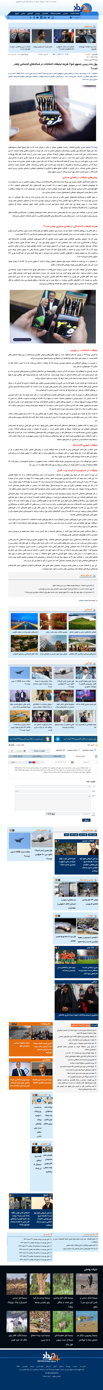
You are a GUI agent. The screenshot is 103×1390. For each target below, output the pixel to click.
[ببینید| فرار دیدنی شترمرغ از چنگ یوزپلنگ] (17, 1284)
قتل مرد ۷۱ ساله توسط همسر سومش (66, 938)
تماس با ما (53, 2)
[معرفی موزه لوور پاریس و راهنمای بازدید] (53, 643)
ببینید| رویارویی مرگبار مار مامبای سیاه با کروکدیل (87, 1338)
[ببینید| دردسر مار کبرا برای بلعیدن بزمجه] (40, 1284)
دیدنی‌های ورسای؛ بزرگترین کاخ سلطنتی (82, 654)
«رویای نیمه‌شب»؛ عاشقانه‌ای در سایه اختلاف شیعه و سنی (42, 705)
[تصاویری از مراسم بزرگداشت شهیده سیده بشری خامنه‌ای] (77, 998)
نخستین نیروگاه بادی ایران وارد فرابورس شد (81, 1076)
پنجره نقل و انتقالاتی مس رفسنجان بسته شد (66, 969)
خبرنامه (32, 1367)
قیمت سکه (92, 834)
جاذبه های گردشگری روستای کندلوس (25, 654)
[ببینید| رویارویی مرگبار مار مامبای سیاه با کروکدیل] (87, 1321)
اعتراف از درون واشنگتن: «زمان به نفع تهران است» (20, 48)
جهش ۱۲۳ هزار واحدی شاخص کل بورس (90, 902)
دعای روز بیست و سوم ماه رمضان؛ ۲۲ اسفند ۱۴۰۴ (35, 1259)
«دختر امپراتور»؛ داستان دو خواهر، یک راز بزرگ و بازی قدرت (43, 727)
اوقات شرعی (25, 2)
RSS (18, 1367)
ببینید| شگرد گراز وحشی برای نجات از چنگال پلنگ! (63, 1302)
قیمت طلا (74, 834)
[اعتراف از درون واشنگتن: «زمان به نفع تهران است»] (19, 36)
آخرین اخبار (94, 1025)
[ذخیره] (59, 54)
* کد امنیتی (93, 814)
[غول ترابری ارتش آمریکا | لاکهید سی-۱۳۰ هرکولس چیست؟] (63, 672)
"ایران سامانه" (46, 1376)
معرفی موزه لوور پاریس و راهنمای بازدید (53, 654)
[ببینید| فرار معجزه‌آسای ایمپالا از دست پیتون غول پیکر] (63, 1321)
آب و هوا (32, 2)
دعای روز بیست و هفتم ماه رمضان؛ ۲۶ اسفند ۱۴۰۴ (34, 1249)
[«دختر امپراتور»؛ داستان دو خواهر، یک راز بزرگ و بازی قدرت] (42, 716)
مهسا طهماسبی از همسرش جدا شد (85, 726)
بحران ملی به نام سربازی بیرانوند (42, 47)
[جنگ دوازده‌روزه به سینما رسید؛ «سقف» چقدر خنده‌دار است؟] (42, 672)
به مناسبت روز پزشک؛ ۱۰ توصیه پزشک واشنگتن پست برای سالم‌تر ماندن (37, 1122)
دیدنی (94, 982)
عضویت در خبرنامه (39, 751)
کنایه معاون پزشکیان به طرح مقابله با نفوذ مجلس (81, 1245)
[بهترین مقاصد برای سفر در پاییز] (53, 621)
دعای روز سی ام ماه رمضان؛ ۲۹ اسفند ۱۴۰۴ (37, 1239)
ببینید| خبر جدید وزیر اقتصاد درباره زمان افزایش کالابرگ (42, 1081)
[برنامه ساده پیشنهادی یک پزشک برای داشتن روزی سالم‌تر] (48, 1100)
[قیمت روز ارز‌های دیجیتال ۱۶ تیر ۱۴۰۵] (37, 1149)
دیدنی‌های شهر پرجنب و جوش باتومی (25, 632)
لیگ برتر (90, 947)
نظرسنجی (18, 2)
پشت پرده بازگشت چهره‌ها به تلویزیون (87, 48)
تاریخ (46, 1195)
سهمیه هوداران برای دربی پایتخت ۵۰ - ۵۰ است (79, 1053)
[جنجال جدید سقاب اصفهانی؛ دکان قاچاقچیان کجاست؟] (63, 36)
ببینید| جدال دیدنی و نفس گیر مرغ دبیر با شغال (88, 1302)
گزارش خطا (91, 745)
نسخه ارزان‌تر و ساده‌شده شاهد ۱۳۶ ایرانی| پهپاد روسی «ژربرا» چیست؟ (20, 727)
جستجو (61, 1367)
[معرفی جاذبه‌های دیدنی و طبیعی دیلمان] (82, 621)
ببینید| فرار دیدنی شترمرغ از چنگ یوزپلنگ (17, 1300)
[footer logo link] (49, 1358)
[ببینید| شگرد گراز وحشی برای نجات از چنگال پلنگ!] (63, 1284)
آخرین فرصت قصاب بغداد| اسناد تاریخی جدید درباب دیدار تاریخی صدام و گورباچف (42, 1048)
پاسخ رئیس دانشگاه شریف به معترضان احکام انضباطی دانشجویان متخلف (76, 1048)
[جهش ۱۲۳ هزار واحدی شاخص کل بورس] (88, 889)
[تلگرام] (75, 739)
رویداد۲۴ (94, 147)
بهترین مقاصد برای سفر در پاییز (56, 632)
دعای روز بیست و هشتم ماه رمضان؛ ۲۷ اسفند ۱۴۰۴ (34, 1246)
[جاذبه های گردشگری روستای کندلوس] (24, 643)
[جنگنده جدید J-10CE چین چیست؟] (20, 672)
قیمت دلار (83, 834)
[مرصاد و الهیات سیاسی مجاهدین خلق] (20, 1032)
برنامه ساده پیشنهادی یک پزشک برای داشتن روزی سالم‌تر (48, 1115)
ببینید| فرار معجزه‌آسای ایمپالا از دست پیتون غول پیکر (64, 1340)
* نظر (93, 796)
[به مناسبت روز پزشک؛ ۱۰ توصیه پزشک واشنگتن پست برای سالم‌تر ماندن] (37, 1100)
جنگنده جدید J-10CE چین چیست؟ (20, 682)
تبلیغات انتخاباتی (83, 600)
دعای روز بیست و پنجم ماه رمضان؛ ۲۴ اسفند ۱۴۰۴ (34, 1256)
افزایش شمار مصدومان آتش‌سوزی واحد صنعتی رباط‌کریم (47, 1163)
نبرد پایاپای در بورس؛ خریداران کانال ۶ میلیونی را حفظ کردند (66, 904)
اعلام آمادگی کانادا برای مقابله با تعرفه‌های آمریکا (79, 1056)
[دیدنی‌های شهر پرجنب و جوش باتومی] (24, 621)
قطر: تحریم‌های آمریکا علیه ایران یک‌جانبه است (80, 1070)
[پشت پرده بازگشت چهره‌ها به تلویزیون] (85, 36)
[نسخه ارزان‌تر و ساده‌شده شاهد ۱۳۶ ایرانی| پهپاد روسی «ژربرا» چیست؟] (20, 716)
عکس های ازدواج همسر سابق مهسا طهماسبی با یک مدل (20, 705)
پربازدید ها (87, 1025)
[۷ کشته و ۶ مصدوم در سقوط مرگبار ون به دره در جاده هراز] (88, 926)
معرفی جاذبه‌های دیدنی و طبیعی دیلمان (82, 632)
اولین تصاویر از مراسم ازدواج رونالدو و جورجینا (64, 726)
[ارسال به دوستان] (57, 54)
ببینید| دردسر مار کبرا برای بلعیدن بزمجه (41, 1300)
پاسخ (13, 762)
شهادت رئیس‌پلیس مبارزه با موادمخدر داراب (81, 1040)
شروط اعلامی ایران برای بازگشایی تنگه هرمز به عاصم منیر (77, 1066)
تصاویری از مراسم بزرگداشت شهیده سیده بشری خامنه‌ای (78, 1015)
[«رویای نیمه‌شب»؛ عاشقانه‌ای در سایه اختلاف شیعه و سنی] (42, 695)
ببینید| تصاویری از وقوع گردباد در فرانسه (82, 1063)
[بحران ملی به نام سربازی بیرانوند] (41, 36)
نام (94, 786)
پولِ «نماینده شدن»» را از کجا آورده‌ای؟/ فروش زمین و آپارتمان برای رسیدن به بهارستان (65, 589)
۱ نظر (88, 57)
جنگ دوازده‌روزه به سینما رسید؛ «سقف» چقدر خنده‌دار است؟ (42, 684)
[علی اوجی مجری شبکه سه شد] (85, 695)
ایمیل (93, 791)
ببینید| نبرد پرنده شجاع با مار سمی (40, 1338)
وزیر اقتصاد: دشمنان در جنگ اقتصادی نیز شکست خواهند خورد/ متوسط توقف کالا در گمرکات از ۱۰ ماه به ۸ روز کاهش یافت (76, 1081)
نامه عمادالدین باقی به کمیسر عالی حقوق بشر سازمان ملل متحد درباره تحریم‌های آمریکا (76, 1087)
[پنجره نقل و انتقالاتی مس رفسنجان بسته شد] (65, 956)
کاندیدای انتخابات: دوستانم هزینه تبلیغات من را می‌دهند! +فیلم (72, 585)
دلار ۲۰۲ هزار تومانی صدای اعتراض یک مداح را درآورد (79, 1248)
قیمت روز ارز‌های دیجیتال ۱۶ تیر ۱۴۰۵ (37, 1162)
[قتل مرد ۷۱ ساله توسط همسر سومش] (65, 926)
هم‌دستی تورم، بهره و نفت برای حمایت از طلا (80, 1073)
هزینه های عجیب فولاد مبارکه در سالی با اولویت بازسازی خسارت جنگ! (67, 861)
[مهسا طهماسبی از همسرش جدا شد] (85, 716)
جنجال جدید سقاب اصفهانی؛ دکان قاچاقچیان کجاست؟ (65, 48)
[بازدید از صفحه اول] (95, 750)
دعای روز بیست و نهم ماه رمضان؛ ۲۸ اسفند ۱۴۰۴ (35, 1242)
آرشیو (37, 2)
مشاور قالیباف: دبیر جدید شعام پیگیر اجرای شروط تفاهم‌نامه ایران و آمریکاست (75, 1240)
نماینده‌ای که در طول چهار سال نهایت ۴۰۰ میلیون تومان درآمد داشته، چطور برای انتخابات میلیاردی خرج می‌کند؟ (58, 592)
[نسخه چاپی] (54, 54)
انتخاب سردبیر (88, 841)
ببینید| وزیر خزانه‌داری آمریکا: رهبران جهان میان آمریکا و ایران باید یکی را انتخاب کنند (20, 1082)
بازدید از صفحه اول (87, 750)
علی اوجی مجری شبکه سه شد (86, 704)
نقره (66, 834)
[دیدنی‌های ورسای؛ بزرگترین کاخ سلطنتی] (82, 643)
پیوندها (42, 2)
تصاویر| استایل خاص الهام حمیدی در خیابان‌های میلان (65, 705)
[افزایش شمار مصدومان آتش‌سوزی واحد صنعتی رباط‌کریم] (48, 1149)
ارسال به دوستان (72, 750)
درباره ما (47, 2)
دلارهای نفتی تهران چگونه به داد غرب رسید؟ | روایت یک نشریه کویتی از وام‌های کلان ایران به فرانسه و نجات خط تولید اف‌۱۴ (20, 1218)
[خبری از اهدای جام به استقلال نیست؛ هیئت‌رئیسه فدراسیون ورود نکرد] (88, 956)
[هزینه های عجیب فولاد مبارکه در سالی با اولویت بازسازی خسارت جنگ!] (65, 849)
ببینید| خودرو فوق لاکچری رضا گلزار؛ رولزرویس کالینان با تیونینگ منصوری (86, 684)
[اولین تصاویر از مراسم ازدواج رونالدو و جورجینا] (63, 716)
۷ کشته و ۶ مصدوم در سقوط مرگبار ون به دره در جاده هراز (88, 939)
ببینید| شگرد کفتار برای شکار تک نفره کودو (18, 1338)
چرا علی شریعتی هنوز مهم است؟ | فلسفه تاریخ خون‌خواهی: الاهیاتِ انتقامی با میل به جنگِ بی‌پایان (89, 864)
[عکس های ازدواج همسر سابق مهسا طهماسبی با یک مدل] (20, 695)
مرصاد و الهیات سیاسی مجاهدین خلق (22, 1045)
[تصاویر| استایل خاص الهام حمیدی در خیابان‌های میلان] (63, 695)
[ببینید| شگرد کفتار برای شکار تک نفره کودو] (17, 1321)
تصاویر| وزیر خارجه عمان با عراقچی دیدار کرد (81, 1059)
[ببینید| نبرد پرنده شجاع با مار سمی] (40, 1321)
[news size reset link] (64, 54)
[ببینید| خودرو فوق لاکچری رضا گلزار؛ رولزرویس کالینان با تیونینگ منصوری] (85, 672)
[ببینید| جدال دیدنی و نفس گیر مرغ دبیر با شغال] (87, 1284)
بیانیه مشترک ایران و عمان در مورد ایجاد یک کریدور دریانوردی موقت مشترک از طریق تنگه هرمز (76, 1031)
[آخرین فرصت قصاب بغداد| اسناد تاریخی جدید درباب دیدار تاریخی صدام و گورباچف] (42, 1033)
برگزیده (88, 54)
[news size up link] (67, 54)
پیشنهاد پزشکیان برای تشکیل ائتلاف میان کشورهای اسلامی (76, 1036)
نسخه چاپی (59, 750)
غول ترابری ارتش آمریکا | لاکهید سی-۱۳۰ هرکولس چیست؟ (65, 684)
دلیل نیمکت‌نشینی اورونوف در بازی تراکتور (81, 1043)
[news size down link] (61, 54)
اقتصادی (94, 54)
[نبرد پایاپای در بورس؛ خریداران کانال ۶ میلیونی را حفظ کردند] (65, 889)
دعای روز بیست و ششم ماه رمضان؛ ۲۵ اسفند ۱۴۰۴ (34, 1253)
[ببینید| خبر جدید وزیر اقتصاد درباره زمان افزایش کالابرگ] (42, 1069)
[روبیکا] (30, 739)
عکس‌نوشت (45, 1024)
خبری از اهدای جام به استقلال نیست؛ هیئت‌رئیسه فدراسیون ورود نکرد (88, 970)
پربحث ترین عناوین (76, 1025)
